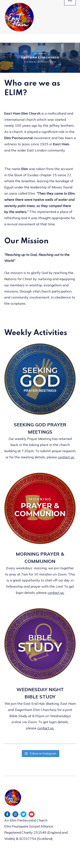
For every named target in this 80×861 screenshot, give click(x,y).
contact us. (66, 457)
